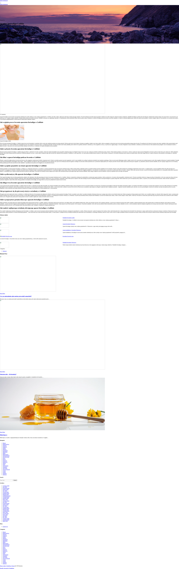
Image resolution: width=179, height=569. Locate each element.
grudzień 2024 (6, 508)
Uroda (4, 470)
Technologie (5, 465)
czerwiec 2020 (6, 518)
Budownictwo (6, 444)
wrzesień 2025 (6, 497)
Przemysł (5, 460)
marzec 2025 (5, 504)
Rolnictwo (5, 462)
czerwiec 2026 (6, 485)
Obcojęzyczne (6, 457)
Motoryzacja (5, 454)
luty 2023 (5, 517)
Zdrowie (11, 28)
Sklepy (4, 463)
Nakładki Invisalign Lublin (69, 217)
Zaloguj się (5, 526)
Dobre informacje (4, 0)
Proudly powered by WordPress (7, 568)
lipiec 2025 (5, 499)
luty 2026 (5, 490)
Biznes (4, 443)
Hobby (4, 448)
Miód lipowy (3, 435)
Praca (4, 458)
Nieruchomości (6, 455)
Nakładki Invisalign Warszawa (69, 242)
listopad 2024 (6, 509)
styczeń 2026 (6, 492)
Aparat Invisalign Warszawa (69, 224)
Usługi (4, 472)
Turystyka (5, 468)
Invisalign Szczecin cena (68, 236)
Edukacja (5, 446)
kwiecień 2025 (6, 503)
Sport (4, 464)
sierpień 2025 (6, 498)
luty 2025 (5, 506)
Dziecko (5, 445)
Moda (4, 453)
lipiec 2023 (5, 514)
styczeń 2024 (6, 513)
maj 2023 (5, 516)
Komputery (5, 450)
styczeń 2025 (6, 507)
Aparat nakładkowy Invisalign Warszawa (72, 230)
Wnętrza (5, 473)
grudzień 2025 (6, 493)
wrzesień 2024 (6, 511)
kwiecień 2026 (6, 488)
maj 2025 (5, 502)
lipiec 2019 (5, 521)
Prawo (4, 459)
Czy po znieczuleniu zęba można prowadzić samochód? (16, 296)
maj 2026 (5, 487)
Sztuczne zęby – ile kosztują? (8, 374)
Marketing (5, 452)
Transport (5, 467)
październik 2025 (6, 495)
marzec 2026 (5, 489)
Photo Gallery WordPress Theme (7, 566)
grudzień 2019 (6, 519)
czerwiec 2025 (6, 501)
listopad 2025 (6, 494)
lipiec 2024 (5, 512)
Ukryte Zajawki (6, 469)
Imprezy (4, 449)
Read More (2, 293)
